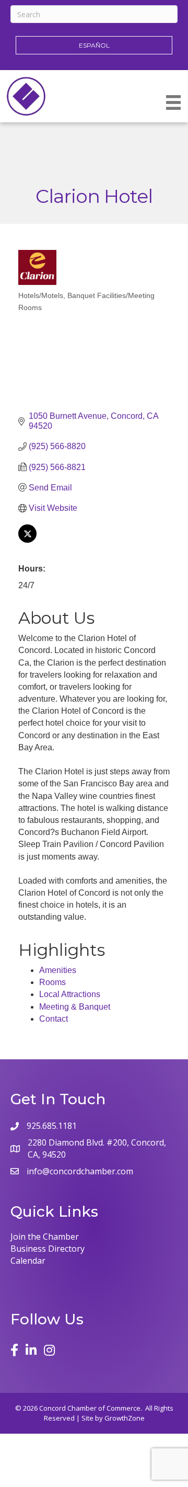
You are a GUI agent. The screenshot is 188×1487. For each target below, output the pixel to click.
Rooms (52, 982)
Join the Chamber (44, 1236)
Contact (53, 1018)
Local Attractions (69, 994)
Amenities (57, 970)
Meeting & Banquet (74, 1006)
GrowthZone (124, 1418)
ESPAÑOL (94, 45)
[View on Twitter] (27, 539)
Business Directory (47, 1248)
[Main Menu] (173, 102)
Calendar (27, 1260)
